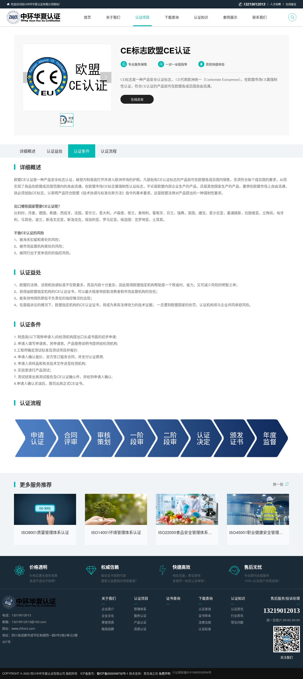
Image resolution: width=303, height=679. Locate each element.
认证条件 (82, 151)
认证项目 (142, 17)
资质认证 (140, 629)
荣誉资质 (108, 622)
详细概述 (27, 151)
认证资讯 (237, 609)
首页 (87, 17)
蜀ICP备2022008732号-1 (112, 673)
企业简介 (108, 609)
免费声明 (164, 673)
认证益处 (55, 151)
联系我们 (259, 17)
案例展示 (230, 17)
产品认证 (140, 622)
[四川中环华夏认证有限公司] (34, 17)
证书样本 (205, 615)
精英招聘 (108, 629)
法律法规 (205, 622)
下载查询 (172, 17)
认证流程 (109, 151)
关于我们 (113, 17)
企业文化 (108, 615)
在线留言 (291, 4)
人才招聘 (275, 4)
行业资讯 (237, 615)
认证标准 (205, 629)
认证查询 (205, 609)
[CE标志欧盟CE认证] (67, 77)
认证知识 (201, 17)
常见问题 (237, 622)
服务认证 (140, 615)
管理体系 (140, 609)
